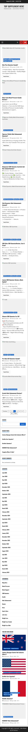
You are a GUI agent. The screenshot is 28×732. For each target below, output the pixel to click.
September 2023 (6, 547)
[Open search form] (17, 42)
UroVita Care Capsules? (8, 439)
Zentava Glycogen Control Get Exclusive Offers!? (14, 435)
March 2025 (5, 508)
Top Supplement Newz (14, 6)
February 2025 (5, 512)
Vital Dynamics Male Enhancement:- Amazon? (14, 193)
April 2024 (4, 523)
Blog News (16, 199)
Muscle (4, 604)
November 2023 (6, 540)
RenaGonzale (6, 67)
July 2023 (4, 554)
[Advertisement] (14, 24)
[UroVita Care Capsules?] (14, 666)
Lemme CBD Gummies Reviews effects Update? (14, 270)
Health (15, 162)
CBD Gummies (7, 239)
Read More (6, 77)
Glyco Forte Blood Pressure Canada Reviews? (14, 88)
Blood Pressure (7, 93)
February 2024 (5, 530)
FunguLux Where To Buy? (8, 452)
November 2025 (6, 487)
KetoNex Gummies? (7, 443)
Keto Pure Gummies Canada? (14, 55)
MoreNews (23, 728)
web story (4, 615)
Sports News (5, 611)
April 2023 (4, 565)
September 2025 (6, 494)
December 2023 (6, 537)
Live (25, 42)
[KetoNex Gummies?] (14, 689)
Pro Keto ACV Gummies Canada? (14, 349)
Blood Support (5, 590)
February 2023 (5, 572)
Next (15, 413)
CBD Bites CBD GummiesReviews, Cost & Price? (14, 233)
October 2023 (5, 544)
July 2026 (4, 473)
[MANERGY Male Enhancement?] (14, 711)
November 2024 (6, 515)
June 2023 (4, 558)
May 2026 (4, 480)
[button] (2, 42)
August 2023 (5, 551)
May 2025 (4, 501)
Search (4, 420)
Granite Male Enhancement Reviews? (14, 383)
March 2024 (5, 526)
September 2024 (6, 519)
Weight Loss (6, 59)
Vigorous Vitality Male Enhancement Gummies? (14, 124)
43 (11, 413)
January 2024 (5, 533)
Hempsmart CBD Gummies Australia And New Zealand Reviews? (14, 157)
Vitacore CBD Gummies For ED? (14, 306)
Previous (5, 411)
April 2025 (4, 505)
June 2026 (4, 476)
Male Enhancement (8, 130)
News (3, 608)
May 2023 (4, 562)
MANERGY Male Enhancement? (9, 448)
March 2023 (5, 569)
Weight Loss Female (15, 59)
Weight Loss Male (8, 61)
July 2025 (4, 498)
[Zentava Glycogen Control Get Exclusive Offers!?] (14, 642)
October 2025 (5, 490)
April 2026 (4, 483)
